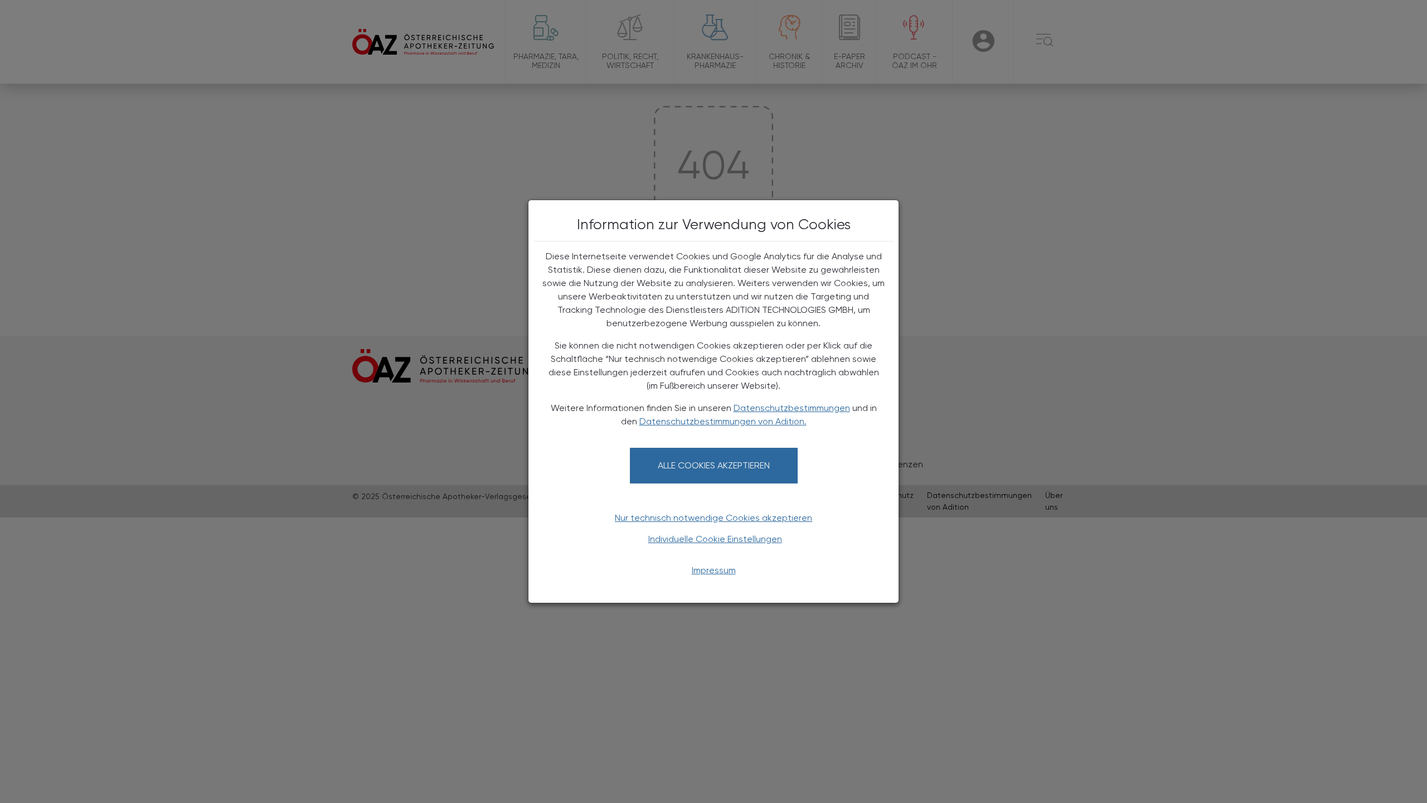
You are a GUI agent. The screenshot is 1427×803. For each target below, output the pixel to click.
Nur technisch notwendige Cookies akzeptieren (713, 517)
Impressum (714, 570)
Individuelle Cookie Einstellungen (715, 539)
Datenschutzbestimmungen (792, 408)
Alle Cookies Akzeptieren (714, 465)
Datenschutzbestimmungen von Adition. (723, 421)
